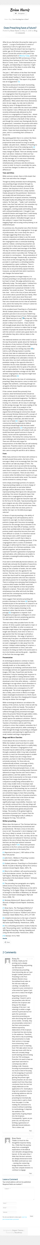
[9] (10, 613)
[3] (3, 863)
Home (6, 19)
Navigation (21, 13)
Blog (10, 19)
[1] (19, 82)
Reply (30, 1130)
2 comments (20, 33)
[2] (34, 147)
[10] (18, 845)
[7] (21, 428)
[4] (3, 871)
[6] (16, 421)
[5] (18, 376)
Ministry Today (24, 56)
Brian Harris (14, 30)
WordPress (18, 1233)
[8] (26, 601)
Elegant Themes (17, 1230)
